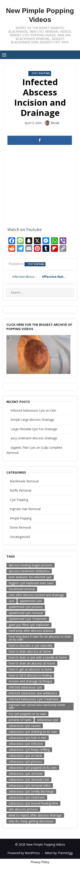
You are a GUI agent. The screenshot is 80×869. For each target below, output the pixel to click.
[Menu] (4, 54)
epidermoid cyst (31, 601)
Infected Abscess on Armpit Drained (25, 276)
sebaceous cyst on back (25, 756)
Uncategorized (20, 537)
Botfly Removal (20, 490)
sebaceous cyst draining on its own (33, 732)
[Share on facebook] (39, 140)
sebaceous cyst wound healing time (33, 803)
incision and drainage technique (30, 681)
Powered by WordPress (23, 853)
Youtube (34, 229)
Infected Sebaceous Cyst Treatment (33, 699)
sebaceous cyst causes (25, 726)
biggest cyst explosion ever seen (31, 583)
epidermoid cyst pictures (25, 607)
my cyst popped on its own (27, 714)
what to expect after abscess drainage (35, 815)
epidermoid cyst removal (26, 613)
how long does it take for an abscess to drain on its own (40, 637)
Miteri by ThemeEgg (59, 853)
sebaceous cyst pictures (25, 761)
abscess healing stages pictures (30, 565)
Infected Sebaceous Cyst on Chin (33, 410)
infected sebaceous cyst (25, 687)
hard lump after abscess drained (31, 631)
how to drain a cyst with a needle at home (38, 657)
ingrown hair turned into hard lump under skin (37, 706)
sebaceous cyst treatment (27, 797)
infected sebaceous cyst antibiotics (33, 693)
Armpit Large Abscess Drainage (32, 420)
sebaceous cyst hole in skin (27, 738)
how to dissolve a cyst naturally (30, 645)
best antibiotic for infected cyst (30, 577)
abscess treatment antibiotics (29, 571)
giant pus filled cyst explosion (29, 625)
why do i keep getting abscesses (31, 821)
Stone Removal (20, 527)
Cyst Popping (41, 73)
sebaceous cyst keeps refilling (29, 750)
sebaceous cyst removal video (30, 785)
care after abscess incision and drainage (36, 595)
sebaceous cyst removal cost (29, 779)
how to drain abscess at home (30, 651)
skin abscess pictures (23, 809)
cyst (11, 601)
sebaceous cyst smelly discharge (31, 791)
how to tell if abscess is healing (30, 675)
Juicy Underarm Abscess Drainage (34, 438)
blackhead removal (22, 589)
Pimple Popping (20, 518)
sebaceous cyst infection (26, 744)
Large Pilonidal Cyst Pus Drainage (34, 429)
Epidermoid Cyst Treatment (28, 619)
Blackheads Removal (24, 481)
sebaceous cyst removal (25, 773)
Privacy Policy (40, 862)
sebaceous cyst (47, 720)
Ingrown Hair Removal (25, 509)
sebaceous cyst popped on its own (33, 767)
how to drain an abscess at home (32, 663)
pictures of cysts (20, 720)
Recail (55, 123)
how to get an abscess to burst (30, 669)
